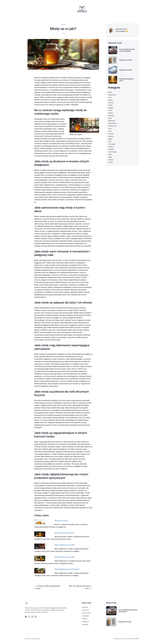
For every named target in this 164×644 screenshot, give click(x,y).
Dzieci (110, 97)
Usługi (110, 157)
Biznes (110, 92)
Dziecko (110, 100)
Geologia (110, 108)
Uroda (110, 154)
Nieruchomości (112, 123)
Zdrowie (63, 24)
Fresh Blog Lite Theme (120, 638)
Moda (110, 118)
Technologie (111, 144)
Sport (109, 141)
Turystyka (111, 149)
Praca (110, 128)
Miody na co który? (61, 520)
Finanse (110, 105)
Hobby (110, 110)
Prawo (110, 131)
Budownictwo (112, 95)
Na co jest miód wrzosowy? (64, 533)
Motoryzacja (111, 120)
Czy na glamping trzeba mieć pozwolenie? (127, 50)
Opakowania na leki (125, 60)
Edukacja (110, 102)
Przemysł (110, 133)
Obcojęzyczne (112, 126)
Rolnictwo (111, 136)
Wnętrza (110, 159)
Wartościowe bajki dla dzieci (126, 79)
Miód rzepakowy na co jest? (65, 545)
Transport (111, 146)
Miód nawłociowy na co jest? (65, 557)
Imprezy (110, 113)
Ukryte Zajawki (112, 152)
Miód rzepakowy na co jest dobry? (67, 569)
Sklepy (110, 139)
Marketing (111, 115)
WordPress (136, 638)
